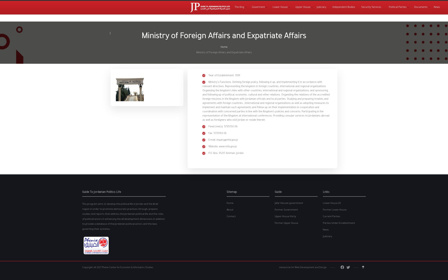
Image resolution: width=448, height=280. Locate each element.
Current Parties (331, 216)
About (230, 210)
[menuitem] (239, 7)
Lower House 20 (332, 203)
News (326, 230)
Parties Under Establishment (339, 223)
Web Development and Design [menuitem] (311, 268)
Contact (231, 216)
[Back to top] (363, 267)
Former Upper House (286, 223)
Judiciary (327, 236)
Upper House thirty (285, 216)
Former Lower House (334, 210)
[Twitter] (348, 268)
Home (224, 47)
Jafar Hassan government (289, 203)
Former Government (286, 210)
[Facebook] (342, 268)
